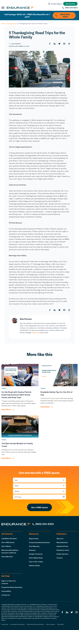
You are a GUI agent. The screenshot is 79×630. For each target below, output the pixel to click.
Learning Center (11, 23)
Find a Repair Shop (36, 558)
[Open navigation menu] (2, 8)
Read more (36, 333)
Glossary (32, 550)
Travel (4, 388)
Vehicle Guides (34, 565)
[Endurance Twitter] (72, 612)
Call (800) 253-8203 (9, 538)
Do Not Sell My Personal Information (35, 624)
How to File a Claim (36, 562)
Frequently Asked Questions (39, 542)
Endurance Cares (63, 550)
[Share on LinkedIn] (55, 44)
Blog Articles (34, 538)
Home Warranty (7, 556)
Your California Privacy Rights (17, 624)
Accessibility (6, 591)
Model (17, 491)
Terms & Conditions (50, 624)
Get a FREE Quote (39, 507)
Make (17, 486)
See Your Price (70, 4)
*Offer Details (60, 624)
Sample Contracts (35, 554)
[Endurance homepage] (20, 8)
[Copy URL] (69, 44)
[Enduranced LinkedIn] (67, 612)
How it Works (6, 546)
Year (16, 480)
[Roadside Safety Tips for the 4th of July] (59, 375)
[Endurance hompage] (15, 524)
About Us (60, 538)
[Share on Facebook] (50, 44)
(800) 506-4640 (65, 15)
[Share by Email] (64, 44)
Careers (60, 558)
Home (3, 23)
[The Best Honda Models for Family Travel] (20, 426)
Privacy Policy (4, 624)
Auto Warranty (34, 546)
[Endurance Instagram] (76, 612)
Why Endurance (62, 542)
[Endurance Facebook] (62, 612)
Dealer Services (62, 554)
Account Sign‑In (56, 4)
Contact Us (5, 595)
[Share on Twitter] (59, 44)
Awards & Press (62, 546)
